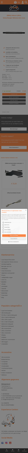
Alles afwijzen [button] (14, 238)
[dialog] (14, 226)
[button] (14, 242)
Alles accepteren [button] (14, 235)
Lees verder (10, 219)
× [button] (25, 210)
